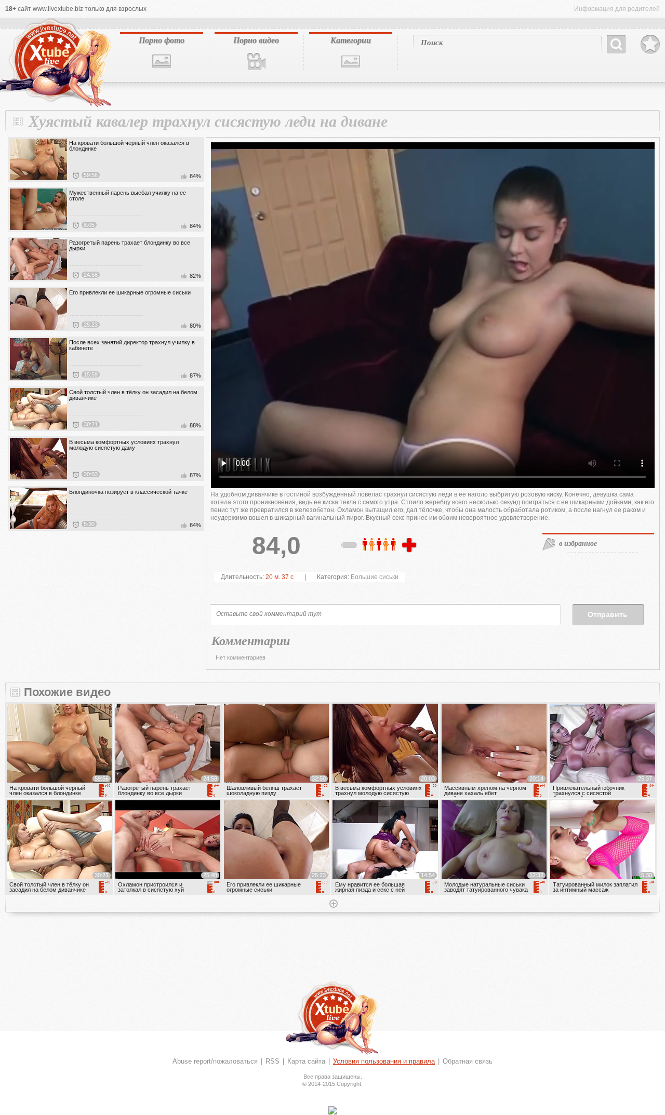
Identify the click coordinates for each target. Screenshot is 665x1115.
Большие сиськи (374, 577)
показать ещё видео (332, 905)
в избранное (578, 543)
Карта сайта (306, 1061)
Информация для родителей (617, 8)
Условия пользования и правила (384, 1061)
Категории (350, 40)
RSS (272, 1061)
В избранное (650, 45)
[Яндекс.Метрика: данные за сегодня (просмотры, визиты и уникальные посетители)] (332, 1110)
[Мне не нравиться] (349, 547)
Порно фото (161, 40)
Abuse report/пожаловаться (215, 1061)
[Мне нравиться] (410, 546)
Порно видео (256, 40)
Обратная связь (468, 1061)
